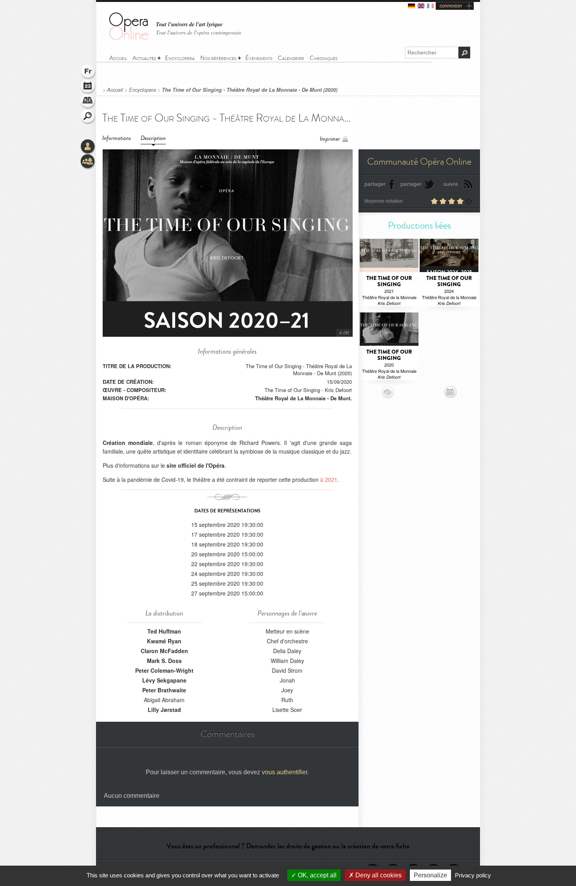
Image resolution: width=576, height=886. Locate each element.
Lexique (88, 102)
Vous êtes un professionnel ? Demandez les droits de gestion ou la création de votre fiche (288, 846)
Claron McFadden (164, 651)
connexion (451, 6)
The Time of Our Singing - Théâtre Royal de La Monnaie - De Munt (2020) (249, 89)
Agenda (88, 87)
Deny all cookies (378, 875)
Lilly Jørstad (164, 710)
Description (153, 138)
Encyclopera (142, 89)
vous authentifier (284, 772)
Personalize (430, 875)
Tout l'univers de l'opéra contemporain (198, 32)
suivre (450, 184)
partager (375, 184)
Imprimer (330, 139)
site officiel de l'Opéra (196, 465)
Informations (116, 138)
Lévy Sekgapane (164, 680)
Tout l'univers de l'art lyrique (189, 24)
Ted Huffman (164, 631)
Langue (88, 72)
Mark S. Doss (164, 660)
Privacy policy (473, 875)
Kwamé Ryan (164, 641)
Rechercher (88, 117)
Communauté (88, 162)
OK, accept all (316, 875)
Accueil (115, 89)
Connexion (88, 147)
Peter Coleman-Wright (164, 670)
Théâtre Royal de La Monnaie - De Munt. (303, 398)
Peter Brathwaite (164, 690)
